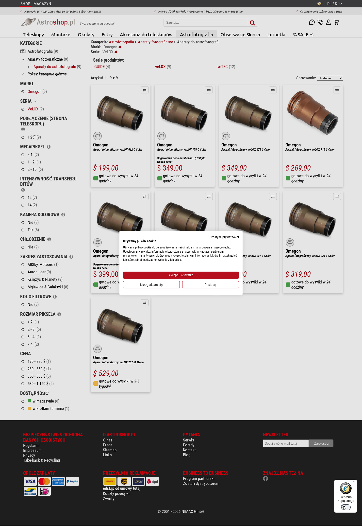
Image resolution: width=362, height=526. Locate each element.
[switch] (346, 507)
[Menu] (354, 483)
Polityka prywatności (225, 237)
